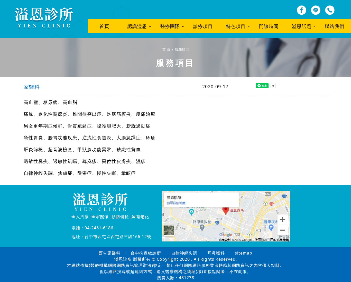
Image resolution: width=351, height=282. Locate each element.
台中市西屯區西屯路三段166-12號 (118, 236)
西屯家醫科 (110, 253)
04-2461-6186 (99, 228)
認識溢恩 (137, 26)
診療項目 (203, 26)
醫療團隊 (170, 26)
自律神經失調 (184, 253)
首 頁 (166, 49)
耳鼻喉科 (216, 253)
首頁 (104, 26)
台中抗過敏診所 (146, 253)
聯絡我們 (334, 26)
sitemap (243, 253)
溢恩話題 (301, 26)
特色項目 (236, 26)
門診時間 (269, 26)
